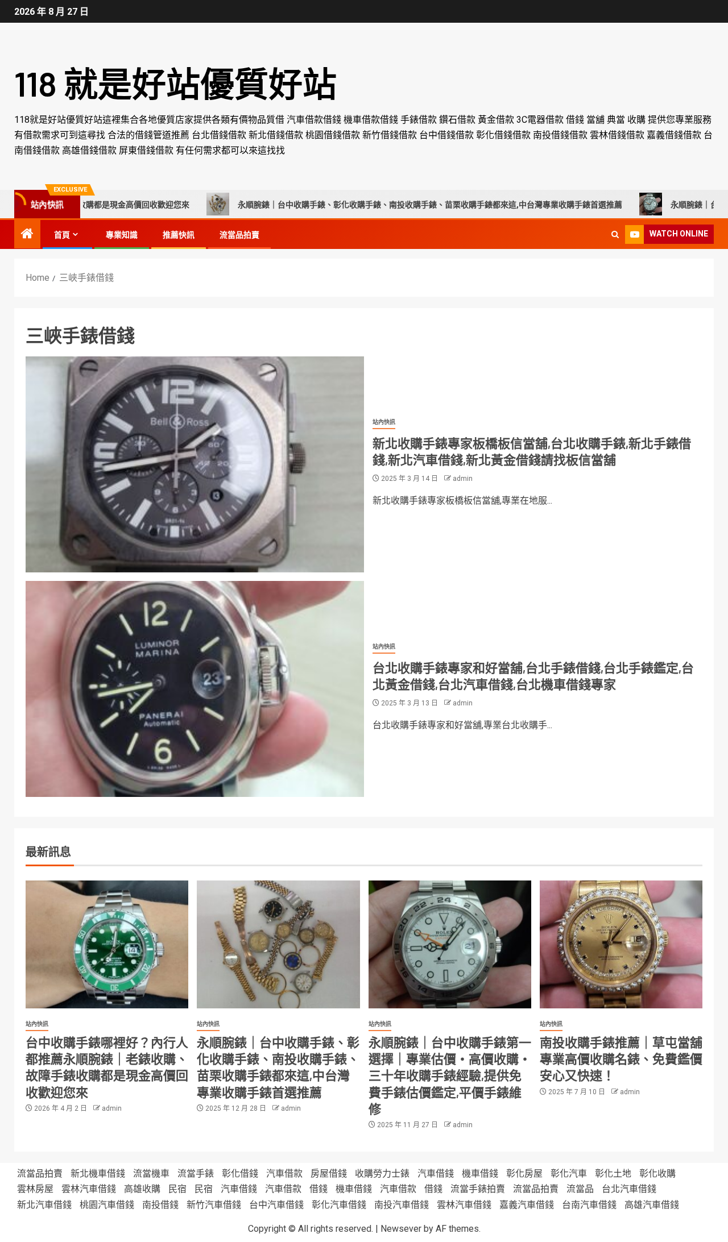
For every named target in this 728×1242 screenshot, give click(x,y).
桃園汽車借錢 (107, 1204)
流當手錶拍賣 (477, 1188)
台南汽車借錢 (589, 1204)
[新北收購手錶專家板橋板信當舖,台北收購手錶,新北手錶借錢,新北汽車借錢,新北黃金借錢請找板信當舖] (195, 464)
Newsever (400, 1228)
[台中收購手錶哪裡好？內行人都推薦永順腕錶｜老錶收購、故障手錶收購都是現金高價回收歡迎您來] (107, 944)
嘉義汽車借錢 (526, 1204)
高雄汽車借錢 (651, 1204)
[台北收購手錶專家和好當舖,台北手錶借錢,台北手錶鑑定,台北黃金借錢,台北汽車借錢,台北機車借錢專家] (195, 689)
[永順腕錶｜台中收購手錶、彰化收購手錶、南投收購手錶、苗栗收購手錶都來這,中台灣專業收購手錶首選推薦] (278, 944)
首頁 (62, 234)
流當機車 (151, 1173)
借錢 (318, 1188)
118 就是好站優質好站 (175, 83)
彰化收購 (657, 1173)
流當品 (580, 1188)
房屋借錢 (329, 1173)
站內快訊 (384, 422)
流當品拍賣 (239, 234)
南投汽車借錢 (401, 1204)
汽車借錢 (435, 1173)
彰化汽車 (569, 1173)
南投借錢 (160, 1204)
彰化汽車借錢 (339, 1204)
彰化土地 (613, 1173)
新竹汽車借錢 (214, 1204)
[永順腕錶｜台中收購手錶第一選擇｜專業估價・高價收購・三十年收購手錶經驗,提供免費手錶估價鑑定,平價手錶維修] (450, 944)
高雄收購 (142, 1188)
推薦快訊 (179, 234)
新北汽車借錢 (44, 1204)
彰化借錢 (240, 1173)
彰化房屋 (524, 1173)
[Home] (27, 235)
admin (463, 479)
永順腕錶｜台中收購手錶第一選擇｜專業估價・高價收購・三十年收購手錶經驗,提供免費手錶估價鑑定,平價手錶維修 (450, 1075)
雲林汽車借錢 (88, 1188)
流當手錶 (195, 1173)
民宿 (177, 1188)
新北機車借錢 (98, 1173)
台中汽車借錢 (276, 1204)
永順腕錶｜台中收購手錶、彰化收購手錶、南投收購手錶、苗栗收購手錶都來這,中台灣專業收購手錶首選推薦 (382, 204)
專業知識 (122, 234)
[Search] (615, 234)
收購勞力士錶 (382, 1173)
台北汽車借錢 (629, 1188)
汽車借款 (284, 1173)
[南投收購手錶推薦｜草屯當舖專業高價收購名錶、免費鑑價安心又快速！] (621, 944)
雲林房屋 (35, 1188)
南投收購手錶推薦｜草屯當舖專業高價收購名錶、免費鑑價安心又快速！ (621, 1059)
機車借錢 (480, 1173)
